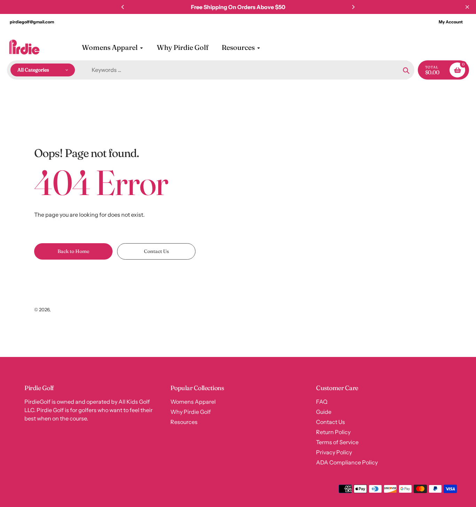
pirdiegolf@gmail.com (32, 21)
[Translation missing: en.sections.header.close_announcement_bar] (467, 6)
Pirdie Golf (63, 309)
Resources (184, 421)
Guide (323, 411)
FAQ (322, 401)
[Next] (353, 6)
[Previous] (123, 6)
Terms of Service (337, 442)
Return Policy (333, 431)
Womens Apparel (193, 401)
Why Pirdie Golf (190, 411)
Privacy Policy (334, 452)
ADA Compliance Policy (347, 462)
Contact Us (330, 421)
